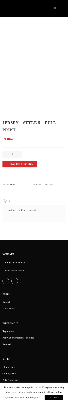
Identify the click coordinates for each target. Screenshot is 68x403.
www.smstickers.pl (14, 270)
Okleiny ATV (9, 373)
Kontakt (6, 344)
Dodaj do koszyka (20, 164)
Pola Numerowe (10, 380)
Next (64, 104)
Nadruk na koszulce (43, 184)
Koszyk (6, 302)
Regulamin (8, 331)
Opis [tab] (6, 201)
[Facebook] (5, 281)
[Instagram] (14, 281)
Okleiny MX (8, 367)
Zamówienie (8, 308)
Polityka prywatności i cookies (18, 337)
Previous (4, 104)
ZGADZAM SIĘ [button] (54, 397)
